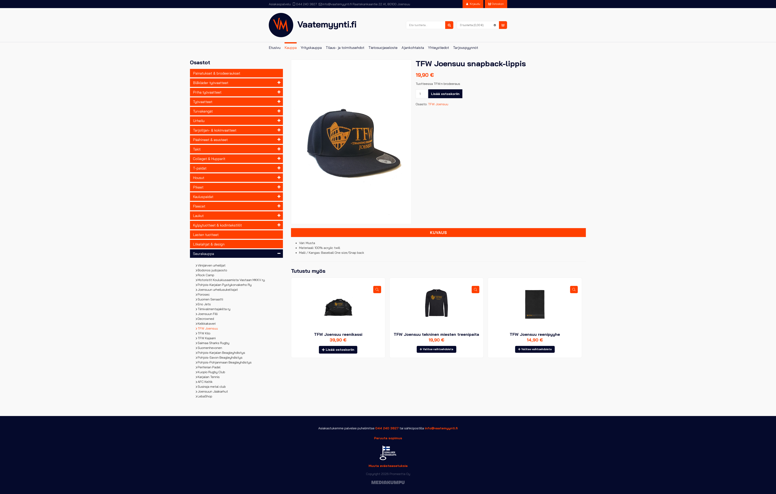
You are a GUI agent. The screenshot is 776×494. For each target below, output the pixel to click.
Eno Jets (204, 304)
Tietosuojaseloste (382, 47)
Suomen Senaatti (210, 299)
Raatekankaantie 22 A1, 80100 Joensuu (381, 4)
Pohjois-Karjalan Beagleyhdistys (221, 353)
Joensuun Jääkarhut (213, 391)
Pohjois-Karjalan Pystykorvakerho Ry (225, 285)
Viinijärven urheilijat (212, 265)
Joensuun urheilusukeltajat (218, 290)
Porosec (204, 294)
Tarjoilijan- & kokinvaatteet (214, 130)
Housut (198, 177)
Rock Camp (206, 275)
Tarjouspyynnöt (465, 47)
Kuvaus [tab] (438, 232)
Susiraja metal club (212, 386)
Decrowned (206, 319)
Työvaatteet (202, 101)
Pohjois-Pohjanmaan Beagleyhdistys (225, 362)
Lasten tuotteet (206, 234)
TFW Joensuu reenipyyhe (535, 334)
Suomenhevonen (210, 348)
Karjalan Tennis (209, 377)
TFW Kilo (204, 333)
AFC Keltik (205, 382)
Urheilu (199, 120)
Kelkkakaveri (207, 323)
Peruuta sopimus (388, 438)
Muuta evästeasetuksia (388, 466)
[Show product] (377, 289)
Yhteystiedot (438, 47)
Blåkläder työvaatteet (210, 82)
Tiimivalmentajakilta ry (214, 309)
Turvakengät (203, 111)
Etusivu (274, 47)
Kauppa (291, 47)
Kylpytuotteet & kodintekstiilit (217, 225)
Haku (449, 25)
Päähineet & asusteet (210, 139)
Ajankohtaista (413, 47)
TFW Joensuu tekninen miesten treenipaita (436, 334)
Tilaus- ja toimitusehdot (345, 47)
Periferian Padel (209, 367)
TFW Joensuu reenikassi (338, 334)
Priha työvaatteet (207, 92)
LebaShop (205, 396)
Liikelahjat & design (209, 244)
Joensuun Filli (208, 314)
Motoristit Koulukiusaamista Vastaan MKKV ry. (231, 280)
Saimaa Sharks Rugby (213, 343)
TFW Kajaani (207, 338)
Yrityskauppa (311, 47)
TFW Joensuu (208, 328)
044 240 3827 (306, 4)
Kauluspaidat (203, 196)
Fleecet (199, 206)
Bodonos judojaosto (212, 270)
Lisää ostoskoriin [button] (340, 350)
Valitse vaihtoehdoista (438, 349)
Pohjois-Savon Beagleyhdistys (220, 357)
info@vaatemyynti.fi (337, 4)
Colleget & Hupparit (209, 158)
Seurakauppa (203, 253)
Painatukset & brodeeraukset (216, 73)
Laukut (198, 215)
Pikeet (198, 187)
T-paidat (200, 168)
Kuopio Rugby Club (211, 372)
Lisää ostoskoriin (445, 94)
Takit (197, 149)
